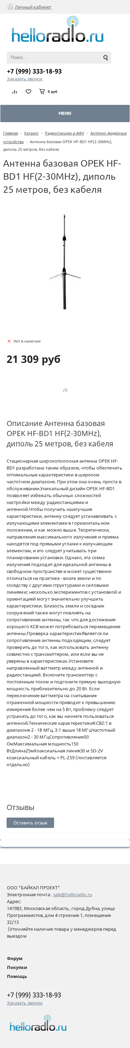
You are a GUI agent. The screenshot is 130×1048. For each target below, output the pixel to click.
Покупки (17, 967)
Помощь (17, 976)
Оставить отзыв (30, 823)
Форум (15, 958)
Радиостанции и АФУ (64, 133)
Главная (10, 133)
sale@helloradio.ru (72, 894)
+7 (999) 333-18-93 (34, 71)
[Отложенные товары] (28, 91)
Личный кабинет (33, 7)
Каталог (31, 133)
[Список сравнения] (15, 91)
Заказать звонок (25, 79)
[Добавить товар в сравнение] (65, 390)
